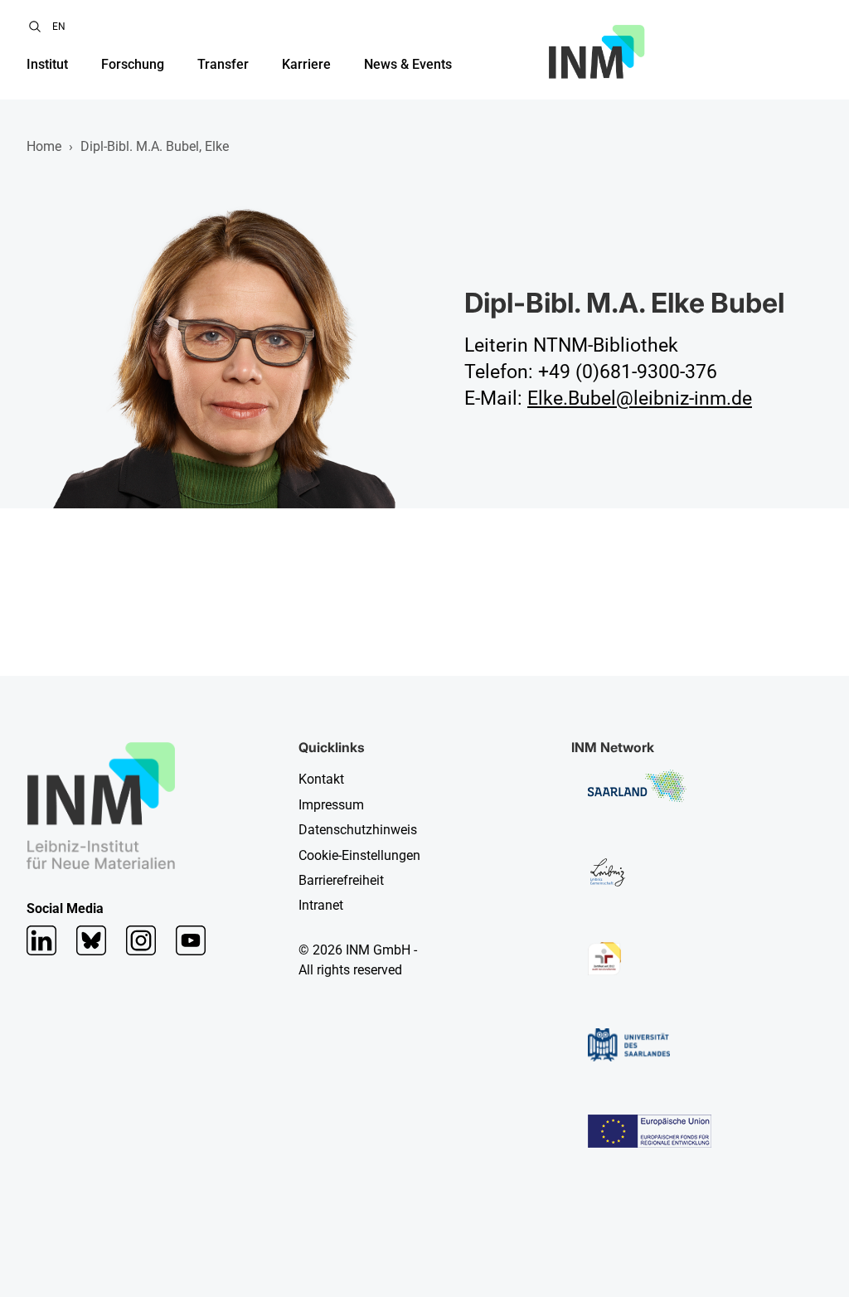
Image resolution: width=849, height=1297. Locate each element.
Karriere (306, 64)
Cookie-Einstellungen (359, 855)
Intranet (320, 905)
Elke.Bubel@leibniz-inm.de (639, 398)
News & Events (408, 64)
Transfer (223, 64)
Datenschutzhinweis (357, 830)
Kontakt (321, 779)
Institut (47, 64)
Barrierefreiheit (341, 880)
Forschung (132, 64)
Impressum (331, 805)
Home (44, 146)
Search (35, 26)
